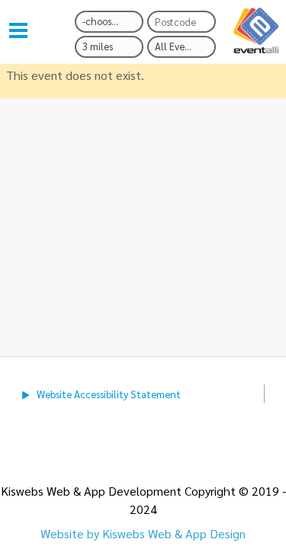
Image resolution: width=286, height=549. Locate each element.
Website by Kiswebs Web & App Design (143, 533)
